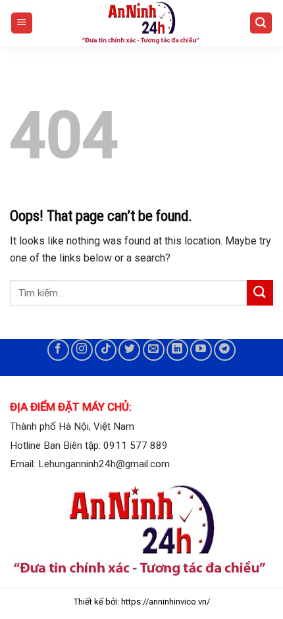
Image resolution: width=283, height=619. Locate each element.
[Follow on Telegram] (225, 350)
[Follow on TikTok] (105, 350)
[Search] (261, 23)
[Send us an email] (154, 350)
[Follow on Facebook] (58, 350)
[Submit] (260, 293)
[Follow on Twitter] (129, 350)
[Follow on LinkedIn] (177, 350)
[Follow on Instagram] (82, 350)
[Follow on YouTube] (201, 350)
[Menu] (22, 23)
